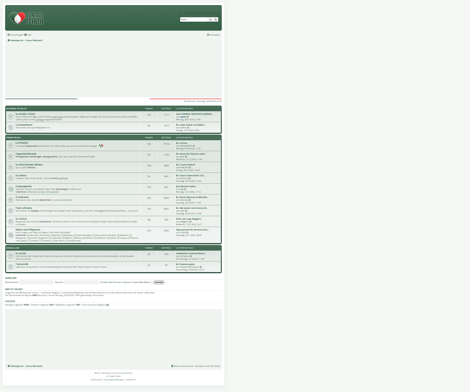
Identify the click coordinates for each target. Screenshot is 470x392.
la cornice (21, 218)
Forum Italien (13, 138)
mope (183, 232)
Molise (78, 237)
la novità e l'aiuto (25, 114)
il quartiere (54, 191)
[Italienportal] (28, 18)
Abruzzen (34, 235)
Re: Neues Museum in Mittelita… (192, 197)
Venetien (47, 240)
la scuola (21, 253)
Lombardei (56, 237)
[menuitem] (27, 35)
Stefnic (183, 127)
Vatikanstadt (75, 240)
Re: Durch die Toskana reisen (190, 153)
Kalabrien (124, 235)
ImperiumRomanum (189, 266)
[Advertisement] (113, 70)
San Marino (60, 240)
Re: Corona (181, 143)
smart (183, 116)
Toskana (123, 237)
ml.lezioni (184, 256)
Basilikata (68, 235)
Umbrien (35, 240)
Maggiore (184, 221)
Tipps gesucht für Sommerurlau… (192, 229)
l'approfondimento (26, 153)
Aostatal (46, 235)
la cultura (21, 175)
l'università (22, 264)
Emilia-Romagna (84, 235)
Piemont (89, 237)
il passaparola (24, 186)
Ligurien (44, 237)
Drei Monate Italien (186, 186)
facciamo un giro (37, 191)
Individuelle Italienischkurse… (191, 253)
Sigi (182, 189)
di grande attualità (16, 109)
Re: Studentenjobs (185, 264)
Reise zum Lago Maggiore (188, 218)
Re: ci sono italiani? (185, 164)
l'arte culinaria (24, 208)
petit (182, 156)
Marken (68, 237)
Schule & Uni (12, 248)
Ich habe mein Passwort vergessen (115, 282)
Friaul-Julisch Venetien (105, 235)
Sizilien (112, 237)
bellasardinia (186, 145)
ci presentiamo (24, 124)
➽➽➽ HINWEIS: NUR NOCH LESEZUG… (194, 114)
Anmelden (11, 278)
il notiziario (22, 197)
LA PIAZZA (22, 143)
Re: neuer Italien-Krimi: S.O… (190, 175)
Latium (33, 237)
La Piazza (39, 119)
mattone (184, 167)
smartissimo (127, 373)
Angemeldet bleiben (142, 282)
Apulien (56, 235)
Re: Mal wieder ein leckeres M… (192, 208)
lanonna (184, 178)
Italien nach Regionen (28, 229)
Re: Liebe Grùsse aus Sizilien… (191, 124)
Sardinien (101, 237)
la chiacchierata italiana (29, 164)
